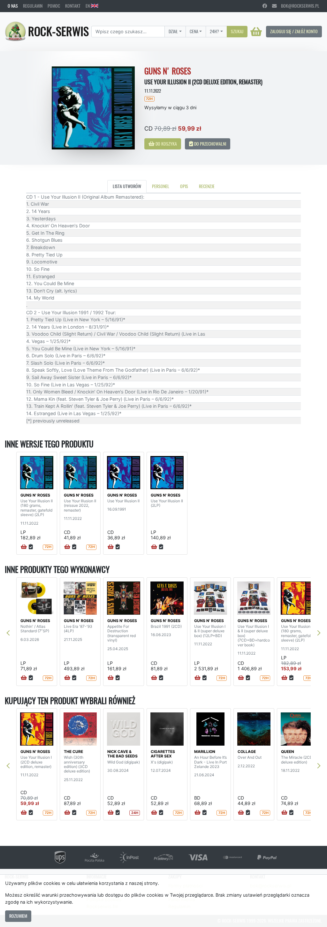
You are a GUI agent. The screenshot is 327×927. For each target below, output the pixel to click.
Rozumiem (18, 916)
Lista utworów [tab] (127, 186)
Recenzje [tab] (207, 186)
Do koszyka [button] (166, 144)
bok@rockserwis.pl (298, 6)
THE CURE (73, 751)
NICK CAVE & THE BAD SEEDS (122, 753)
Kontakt (72, 6)
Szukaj (237, 31)
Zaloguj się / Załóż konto (294, 31)
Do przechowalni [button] (209, 144)
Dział (173, 31)
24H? (214, 31)
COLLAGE (247, 751)
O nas (13, 6)
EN (88, 6)
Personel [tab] (160, 186)
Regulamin (32, 6)
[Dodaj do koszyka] (23, 547)
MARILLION (204, 751)
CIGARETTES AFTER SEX (163, 753)
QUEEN (287, 751)
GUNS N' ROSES (35, 495)
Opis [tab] (184, 186)
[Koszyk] (256, 31)
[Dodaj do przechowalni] (30, 547)
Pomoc (54, 6)
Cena (194, 31)
